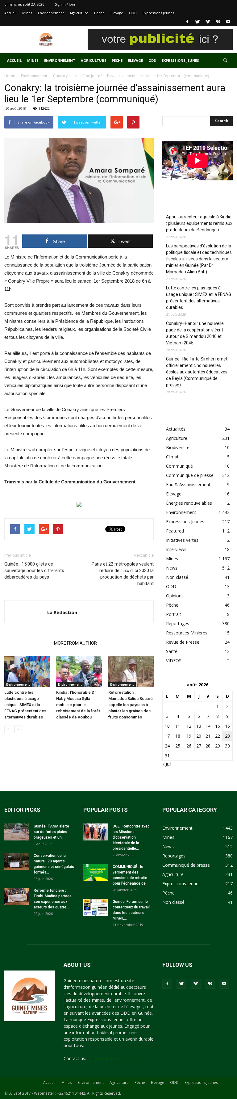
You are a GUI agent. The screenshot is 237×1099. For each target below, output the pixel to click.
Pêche (99, 13)
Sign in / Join (65, 4)
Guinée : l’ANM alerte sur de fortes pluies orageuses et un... (51, 832)
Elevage (116, 13)
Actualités (175, 429)
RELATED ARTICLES (27, 643)
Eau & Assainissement (188, 484)
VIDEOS (173, 660)
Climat (172, 457)
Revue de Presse (182, 642)
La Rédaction (62, 612)
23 (227, 736)
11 (177, 726)
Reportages (177, 623)
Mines (27, 13)
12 (188, 726)
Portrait (173, 614)
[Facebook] (187, 21)
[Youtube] (228, 21)
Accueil (10, 13)
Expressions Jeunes (158, 13)
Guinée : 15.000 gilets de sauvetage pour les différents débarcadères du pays (34, 570)
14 (208, 726)
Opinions (175, 596)
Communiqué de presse (190, 475)
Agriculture (79, 13)
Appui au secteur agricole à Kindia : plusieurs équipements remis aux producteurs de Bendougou (199, 223)
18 (177, 736)
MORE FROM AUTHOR (75, 643)
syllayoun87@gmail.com (111, 1058)
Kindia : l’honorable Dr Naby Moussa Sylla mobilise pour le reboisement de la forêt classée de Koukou (78, 704)
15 (217, 726)
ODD (133, 13)
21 (208, 736)
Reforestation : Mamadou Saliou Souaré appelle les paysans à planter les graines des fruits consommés (130, 704)
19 (188, 736)
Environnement (51, 13)
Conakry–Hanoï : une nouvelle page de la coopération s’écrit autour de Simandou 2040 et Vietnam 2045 (195, 333)
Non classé (177, 577)
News (171, 568)
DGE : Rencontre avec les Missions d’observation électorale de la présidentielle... (131, 837)
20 (198, 736)
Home (9, 75)
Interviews (176, 549)
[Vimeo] (207, 21)
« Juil (166, 764)
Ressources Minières (186, 633)
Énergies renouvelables (189, 503)
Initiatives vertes (182, 540)
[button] (225, 61)
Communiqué (179, 466)
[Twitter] (197, 21)
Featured (175, 531)
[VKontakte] (217, 21)
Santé (171, 651)
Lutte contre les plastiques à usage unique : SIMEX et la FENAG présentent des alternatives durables (25, 704)
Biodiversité (177, 447)
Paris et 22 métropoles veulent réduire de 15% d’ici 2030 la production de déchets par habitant (123, 573)
